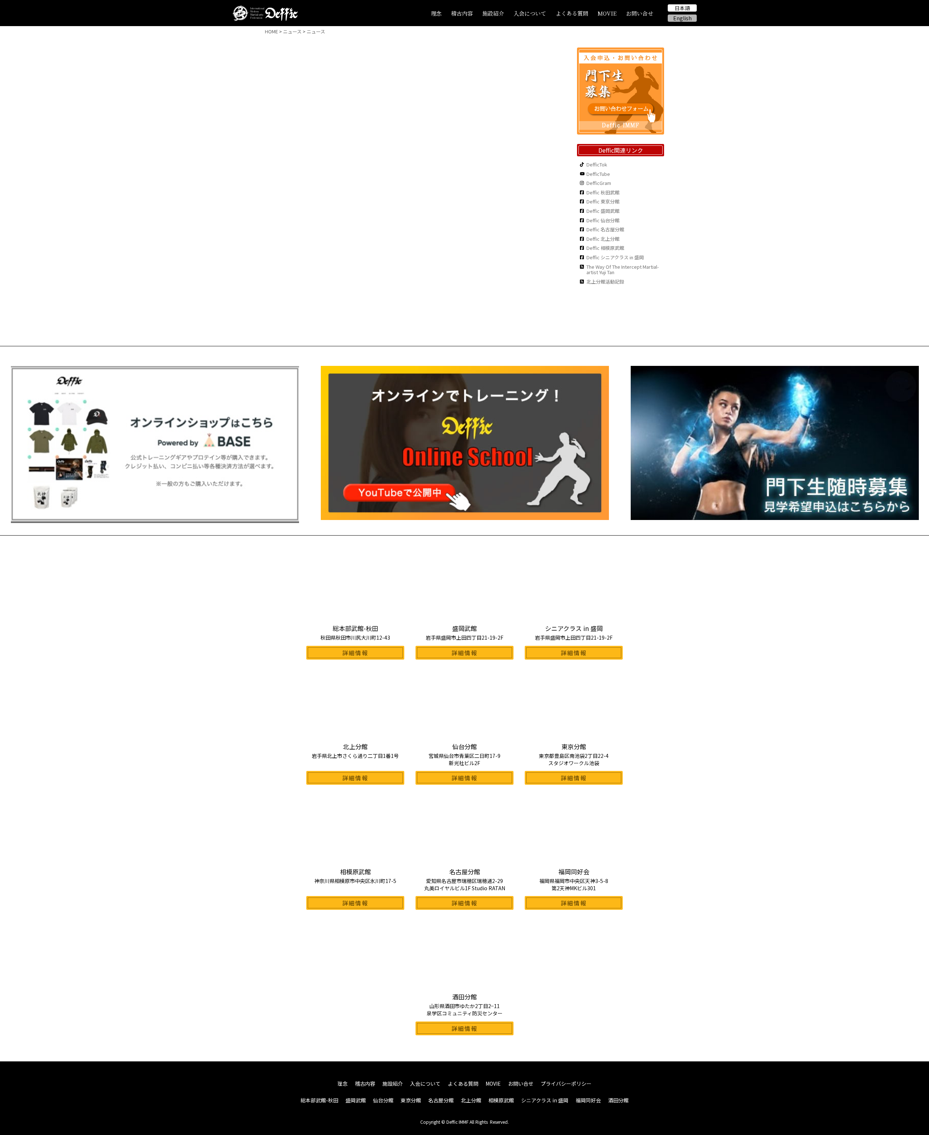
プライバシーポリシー (566, 1083)
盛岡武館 (355, 1100)
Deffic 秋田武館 (602, 192)
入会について (529, 13)
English (682, 18)
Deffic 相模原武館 (605, 248)
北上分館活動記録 (605, 282)
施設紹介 (493, 13)
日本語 (682, 8)
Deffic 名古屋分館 (605, 229)
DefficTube (598, 174)
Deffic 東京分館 (602, 202)
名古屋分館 (441, 1100)
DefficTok (596, 165)
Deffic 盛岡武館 (602, 211)
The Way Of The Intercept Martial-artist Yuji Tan (622, 269)
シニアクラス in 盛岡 (544, 1100)
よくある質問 (572, 13)
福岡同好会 (588, 1100)
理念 (436, 13)
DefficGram (598, 183)
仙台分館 (383, 1100)
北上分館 (471, 1100)
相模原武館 (501, 1100)
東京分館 (411, 1100)
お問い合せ (639, 13)
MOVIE (607, 13)
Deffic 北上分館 (602, 239)
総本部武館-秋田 (319, 1100)
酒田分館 (618, 1100)
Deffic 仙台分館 (602, 220)
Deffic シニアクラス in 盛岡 (615, 257)
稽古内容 (462, 13)
